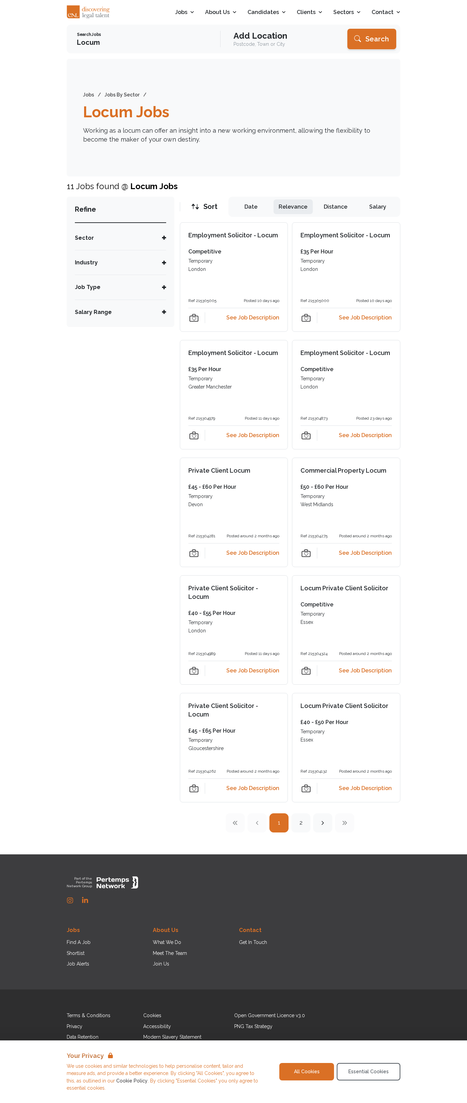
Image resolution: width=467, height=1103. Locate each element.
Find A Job (79, 942)
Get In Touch (253, 942)
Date (250, 206)
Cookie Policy (132, 1081)
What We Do (167, 942)
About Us (217, 12)
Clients (306, 12)
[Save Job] (194, 318)
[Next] (322, 822)
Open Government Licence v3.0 (269, 1015)
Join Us (161, 964)
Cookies (152, 1015)
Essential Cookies (368, 1071)
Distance (335, 206)
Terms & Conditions (88, 1015)
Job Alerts (78, 964)
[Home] (88, 12)
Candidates (263, 12)
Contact (382, 12)
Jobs (181, 12)
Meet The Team (170, 953)
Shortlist (75, 953)
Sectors (343, 12)
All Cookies (307, 1071)
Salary (377, 206)
